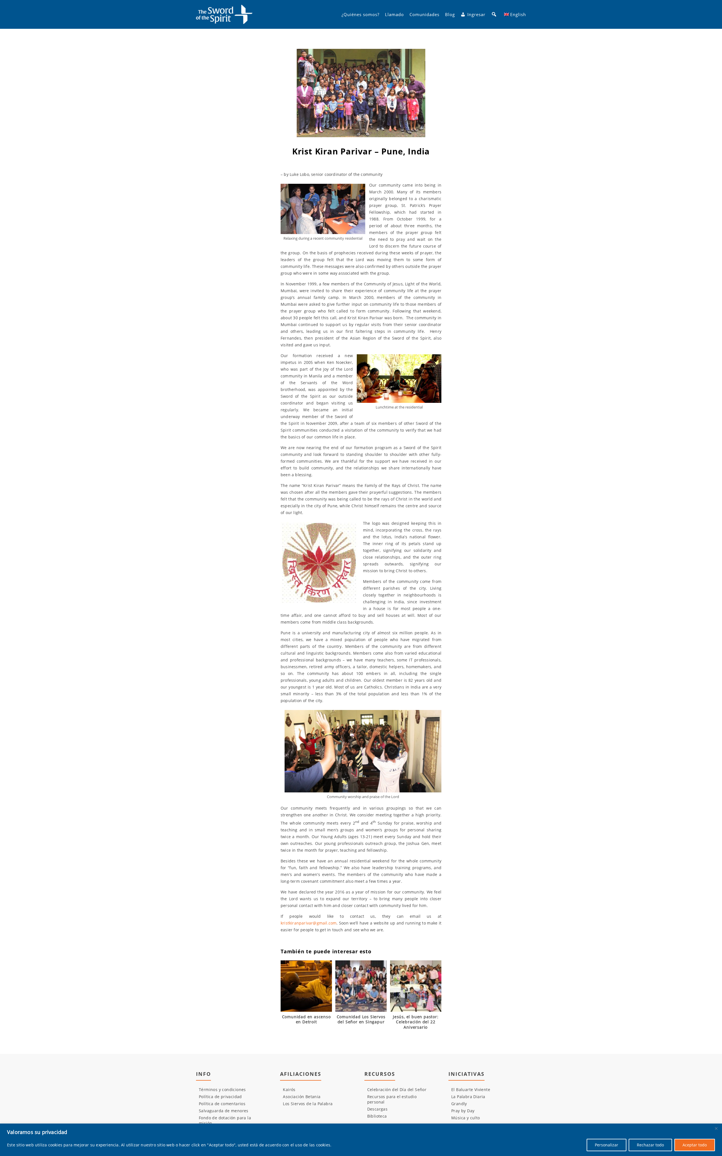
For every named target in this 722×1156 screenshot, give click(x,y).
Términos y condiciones (222, 1089)
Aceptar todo (695, 1145)
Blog (450, 14)
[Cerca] (716, 1128)
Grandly (459, 1103)
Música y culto (465, 1117)
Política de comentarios (222, 1103)
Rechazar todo (650, 1145)
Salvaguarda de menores (223, 1110)
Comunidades (424, 14)
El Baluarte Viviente (470, 1089)
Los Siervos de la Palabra (308, 1103)
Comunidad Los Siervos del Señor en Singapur (361, 1019)
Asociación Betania (301, 1096)
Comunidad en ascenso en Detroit (306, 1019)
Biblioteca (377, 1116)
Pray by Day (462, 1110)
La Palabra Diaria (468, 1096)
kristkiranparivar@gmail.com (308, 923)
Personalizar (606, 1145)
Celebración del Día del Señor (397, 1089)
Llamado (394, 14)
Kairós (289, 1089)
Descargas (377, 1109)
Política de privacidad (220, 1096)
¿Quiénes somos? (360, 14)
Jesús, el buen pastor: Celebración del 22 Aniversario (416, 1022)
